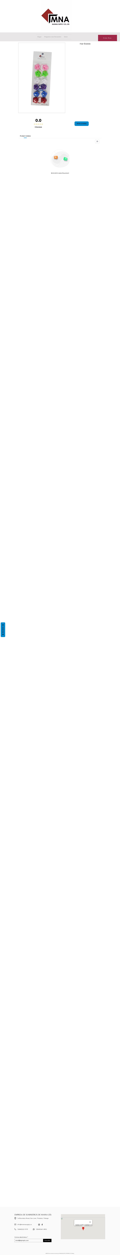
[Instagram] (39, 1225)
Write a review (81, 124)
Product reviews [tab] (25, 136)
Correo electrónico (20, 1237)
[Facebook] (42, 1225)
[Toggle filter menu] (97, 141)
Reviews (3, 630)
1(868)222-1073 (22, 1229)
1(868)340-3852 (41, 1229)
